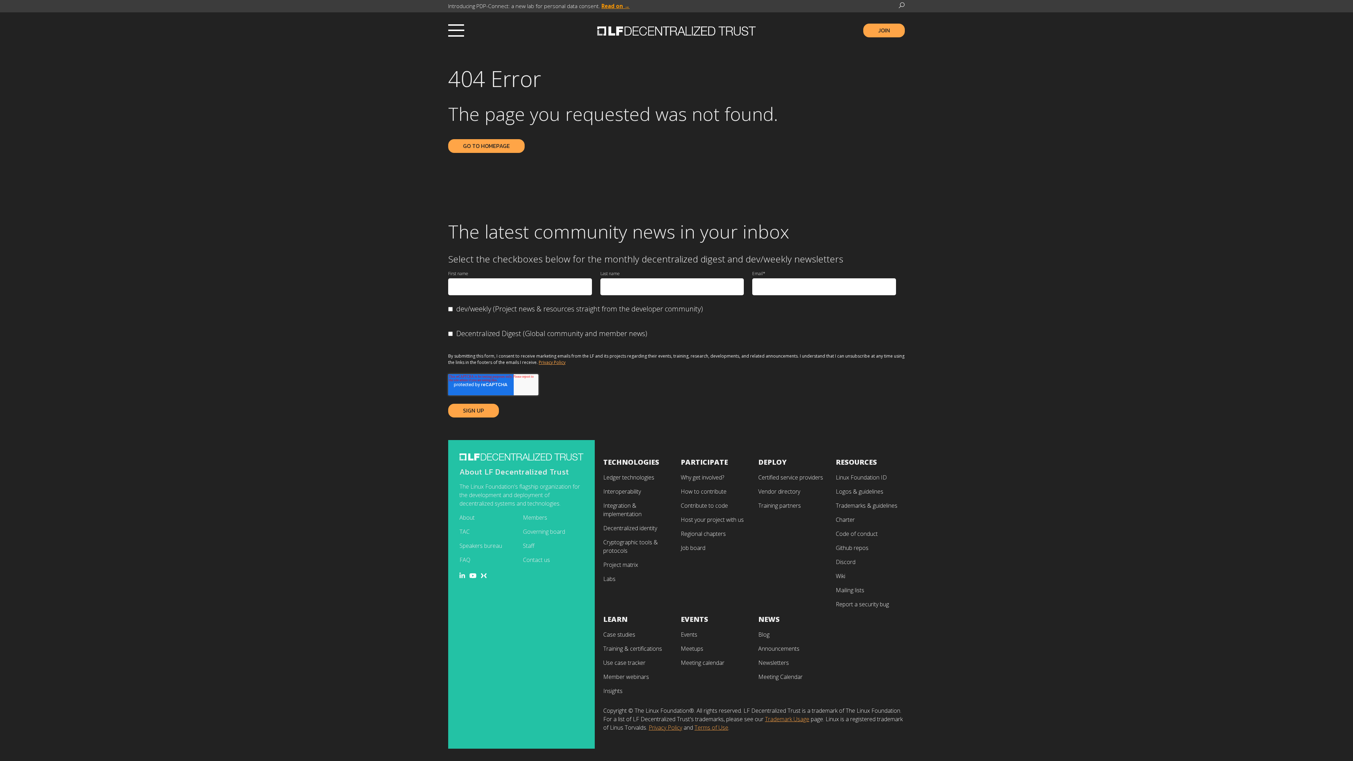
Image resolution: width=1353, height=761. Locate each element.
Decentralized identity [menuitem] (630, 528)
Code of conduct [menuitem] (857, 534)
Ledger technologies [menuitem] (628, 477)
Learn (615, 619)
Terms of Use (711, 727)
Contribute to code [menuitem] (704, 505)
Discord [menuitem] (845, 562)
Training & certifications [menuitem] (632, 648)
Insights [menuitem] (613, 691)
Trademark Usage (787, 719)
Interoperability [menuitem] (622, 491)
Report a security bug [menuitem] (862, 604)
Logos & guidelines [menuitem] (859, 491)
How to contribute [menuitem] (704, 491)
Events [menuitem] (689, 634)
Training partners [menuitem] (779, 505)
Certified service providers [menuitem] (790, 477)
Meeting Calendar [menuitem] (780, 677)
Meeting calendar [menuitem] (702, 663)
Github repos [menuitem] (852, 548)
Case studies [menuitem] (619, 634)
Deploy (772, 462)
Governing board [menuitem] (544, 532)
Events (694, 619)
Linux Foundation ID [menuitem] (861, 477)
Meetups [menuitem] (692, 648)
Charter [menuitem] (845, 520)
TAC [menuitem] (464, 532)
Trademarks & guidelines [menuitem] (866, 505)
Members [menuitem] (535, 517)
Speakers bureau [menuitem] (480, 546)
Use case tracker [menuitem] (624, 663)
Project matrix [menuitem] (620, 565)
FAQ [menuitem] (464, 560)
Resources (856, 462)
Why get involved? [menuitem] (702, 477)
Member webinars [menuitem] (626, 677)
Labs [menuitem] (609, 579)
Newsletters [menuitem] (773, 663)
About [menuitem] (467, 517)
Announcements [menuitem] (778, 648)
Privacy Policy (552, 362)
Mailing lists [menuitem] (850, 590)
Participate (704, 462)
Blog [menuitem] (764, 634)
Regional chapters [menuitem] (703, 534)
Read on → (615, 6)
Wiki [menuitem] (840, 576)
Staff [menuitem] (529, 546)
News (769, 619)
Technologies (631, 462)
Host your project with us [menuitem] (712, 520)
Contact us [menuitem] (536, 560)
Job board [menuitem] (693, 548)
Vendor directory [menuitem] (779, 491)
